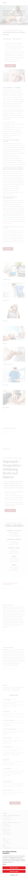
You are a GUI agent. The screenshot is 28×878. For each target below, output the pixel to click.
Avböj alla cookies (14, 871)
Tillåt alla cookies (14, 867)
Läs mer (4, 864)
